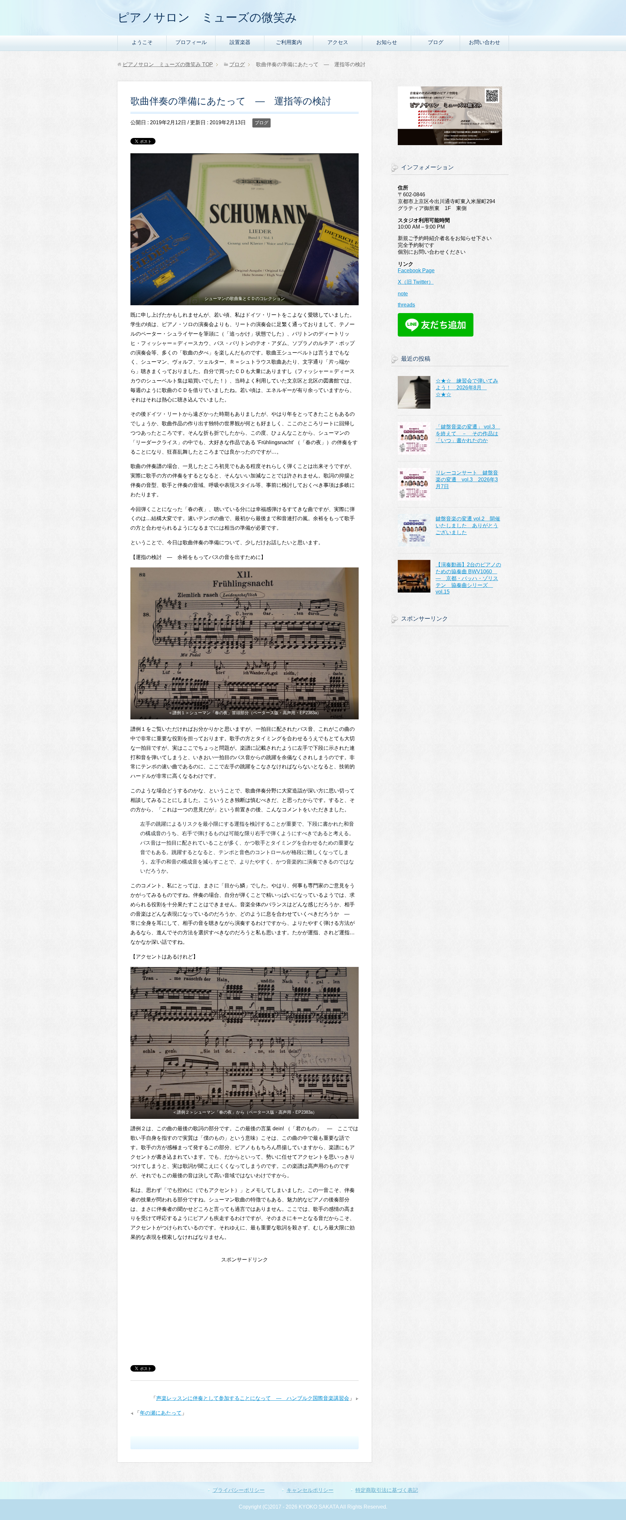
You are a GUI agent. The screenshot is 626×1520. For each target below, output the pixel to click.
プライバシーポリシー (239, 1490)
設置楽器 (240, 42)
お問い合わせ (484, 42)
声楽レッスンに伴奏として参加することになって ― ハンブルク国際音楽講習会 (252, 1398)
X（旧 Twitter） (416, 282)
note (403, 293)
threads (406, 305)
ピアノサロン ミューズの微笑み (207, 17)
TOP (168, 64)
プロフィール (191, 42)
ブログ (435, 42)
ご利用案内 (289, 42)
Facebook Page (416, 270)
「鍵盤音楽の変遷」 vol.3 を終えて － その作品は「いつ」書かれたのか (468, 433)
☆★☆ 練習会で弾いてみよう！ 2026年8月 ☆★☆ (467, 387)
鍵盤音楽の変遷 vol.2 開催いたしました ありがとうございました (468, 525)
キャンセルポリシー (310, 1490)
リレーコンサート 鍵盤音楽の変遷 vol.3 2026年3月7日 (467, 479)
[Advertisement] (244, 1310)
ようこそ (142, 42)
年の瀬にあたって (161, 1413)
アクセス (337, 42)
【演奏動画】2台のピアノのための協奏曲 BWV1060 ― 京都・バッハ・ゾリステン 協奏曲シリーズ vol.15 (468, 578)
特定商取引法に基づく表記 (386, 1490)
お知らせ (386, 42)
